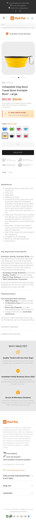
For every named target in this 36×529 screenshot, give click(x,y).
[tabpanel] (18, 58)
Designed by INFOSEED (18, 511)
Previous (3, 59)
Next (33, 59)
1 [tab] (10, 77)
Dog (10, 172)
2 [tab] (11, 77)
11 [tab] (24, 77)
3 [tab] (13, 77)
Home (2, 24)
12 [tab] (25, 77)
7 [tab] (18, 77)
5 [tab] (15, 77)
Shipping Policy (27, 320)
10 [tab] (22, 77)
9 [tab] (21, 77)
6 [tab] (17, 77)
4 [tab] (14, 77)
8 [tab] (20, 77)
